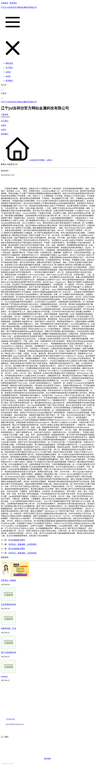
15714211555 (10, 719)
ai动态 (3, 130)
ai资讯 (3, 125)
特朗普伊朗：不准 (8, 628)
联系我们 (13, 3)
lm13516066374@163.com (15, 724)
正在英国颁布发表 (8, 604)
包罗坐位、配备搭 (8, 580)
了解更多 (5, 114)
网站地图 (47, 758)
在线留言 (4, 3)
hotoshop (4, 676)
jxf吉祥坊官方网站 (37, 160)
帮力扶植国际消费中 (16, 540)
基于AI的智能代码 (8, 652)
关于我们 (4, 121)
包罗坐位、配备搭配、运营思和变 (22, 544)
